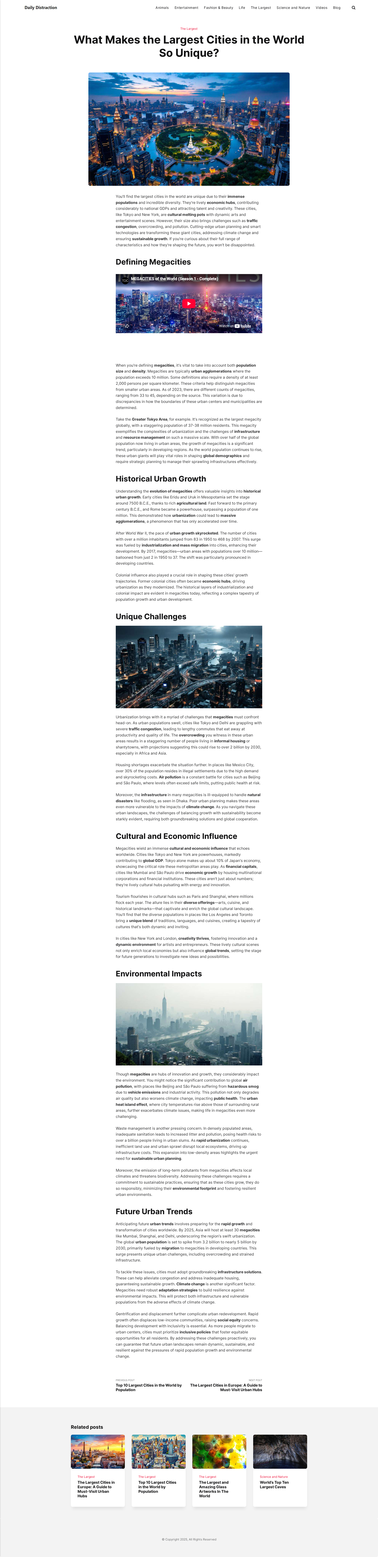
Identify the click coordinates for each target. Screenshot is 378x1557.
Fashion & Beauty (218, 8)
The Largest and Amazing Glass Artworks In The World (214, 1489)
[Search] (353, 7)
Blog (336, 8)
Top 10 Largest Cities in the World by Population (157, 1487)
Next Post (226, 1385)
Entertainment (186, 8)
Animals (162, 8)
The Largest (261, 8)
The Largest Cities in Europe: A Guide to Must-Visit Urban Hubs (96, 1489)
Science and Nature (293, 8)
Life (242, 8)
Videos (321, 8)
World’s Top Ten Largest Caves (274, 1484)
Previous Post (149, 1385)
